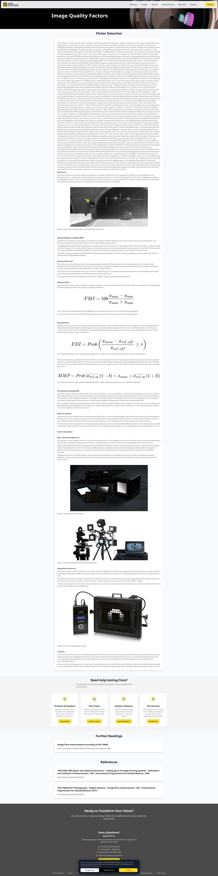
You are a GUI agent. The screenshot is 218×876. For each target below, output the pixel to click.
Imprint (70, 873)
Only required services (109, 870)
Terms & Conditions (58, 873)
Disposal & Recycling (146, 873)
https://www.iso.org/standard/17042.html (70, 777)
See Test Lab (153, 721)
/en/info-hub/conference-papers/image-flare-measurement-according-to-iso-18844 (84, 748)
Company (193, 4)
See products (64, 721)
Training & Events (168, 4)
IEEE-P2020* (64, 246)
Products (144, 4)
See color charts (94, 721)
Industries (133, 4)
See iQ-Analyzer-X (124, 721)
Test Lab (155, 4)
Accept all (128, 870)
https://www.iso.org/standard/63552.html (70, 794)
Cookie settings (161, 873)
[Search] (202, 4)
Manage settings (89, 870)
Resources (182, 4)
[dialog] (109, 867)
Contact (210, 4)
